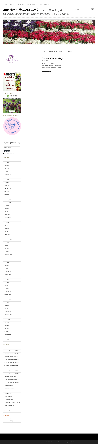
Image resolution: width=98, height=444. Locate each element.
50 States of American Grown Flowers (10, 347)
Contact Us (20, 4)
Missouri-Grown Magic (53, 58)
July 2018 (6, 279)
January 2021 (7, 237)
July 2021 (6, 225)
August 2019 (7, 257)
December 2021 (8, 220)
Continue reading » (46, 71)
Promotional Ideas (8, 399)
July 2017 (6, 302)
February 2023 (7, 199)
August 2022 (7, 205)
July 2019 (6, 260)
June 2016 (6, 325)
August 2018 (7, 277)
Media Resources (32, 4)
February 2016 (7, 334)
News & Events (8, 396)
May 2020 (6, 248)
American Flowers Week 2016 (11, 353)
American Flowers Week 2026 (11, 382)
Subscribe (7, 151)
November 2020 (8, 239)
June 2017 (6, 305)
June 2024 (6, 179)
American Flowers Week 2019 (11, 362)
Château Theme (61, 442)
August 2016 (7, 319)
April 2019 (6, 268)
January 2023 (7, 202)
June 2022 (6, 208)
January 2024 (7, 188)
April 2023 (6, 197)
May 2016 (6, 328)
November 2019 (8, 254)
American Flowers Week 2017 (11, 356)
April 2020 (6, 251)
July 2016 (6, 322)
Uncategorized (7, 410)
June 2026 (6, 162)
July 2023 (6, 191)
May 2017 (6, 308)
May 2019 (6, 265)
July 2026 (6, 160)
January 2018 (7, 294)
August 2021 (7, 222)
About (12, 4)
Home (5, 4)
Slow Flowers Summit (9, 405)
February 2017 (7, 311)
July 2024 (6, 177)
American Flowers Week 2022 (11, 370)
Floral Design (7, 393)
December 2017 (8, 297)
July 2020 (6, 242)
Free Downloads (45, 4)
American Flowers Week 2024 (11, 376)
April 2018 (6, 288)
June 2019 (6, 262)
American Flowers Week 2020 (11, 365)
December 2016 (8, 314)
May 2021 (6, 231)
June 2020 (6, 245)
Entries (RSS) (7, 418)
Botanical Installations (9, 388)
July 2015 (6, 337)
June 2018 (6, 282)
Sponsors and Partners (9, 408)
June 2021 (6, 228)
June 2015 (6, 339)
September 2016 (8, 317)
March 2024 (7, 185)
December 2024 (8, 174)
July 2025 (6, 168)
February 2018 (7, 291)
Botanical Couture (8, 385)
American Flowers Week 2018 (11, 359)
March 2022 (7, 214)
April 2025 (6, 171)
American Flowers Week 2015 (11, 350)
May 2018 (6, 285)
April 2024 (6, 182)
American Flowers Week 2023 (11, 373)
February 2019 (7, 271)
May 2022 (6, 211)
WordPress (51, 442)
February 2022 (7, 217)
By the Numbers (8, 391)
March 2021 (7, 234)
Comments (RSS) (8, 420)
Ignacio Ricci (70, 442)
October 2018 (7, 274)
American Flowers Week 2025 (11, 379)
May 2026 (6, 165)
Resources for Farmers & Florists (12, 402)
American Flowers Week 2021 (11, 368)
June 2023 (6, 194)
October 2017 (7, 299)
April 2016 (6, 331)
